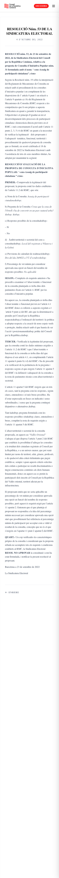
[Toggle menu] (54, 6)
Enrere (14, 592)
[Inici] (12, 6)
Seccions (41, 6)
